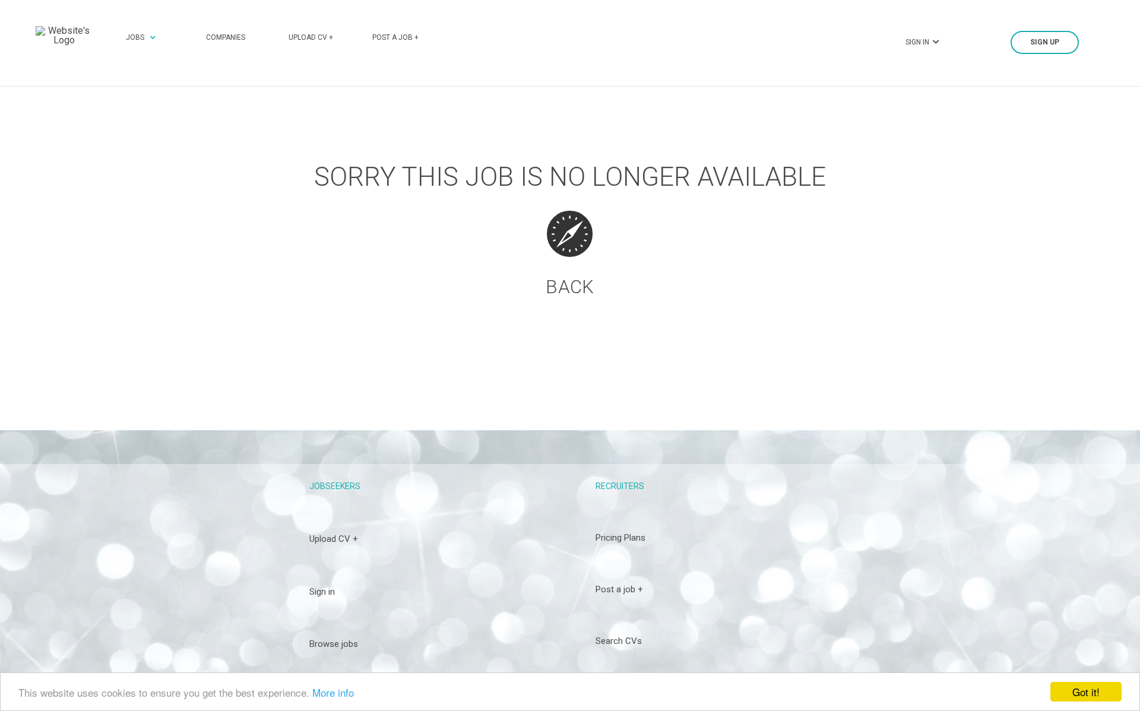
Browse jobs (333, 644)
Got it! (1086, 691)
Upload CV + (311, 37)
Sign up (1044, 42)
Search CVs (619, 641)
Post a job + (395, 37)
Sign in (322, 591)
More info (333, 692)
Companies (225, 37)
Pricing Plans (620, 537)
